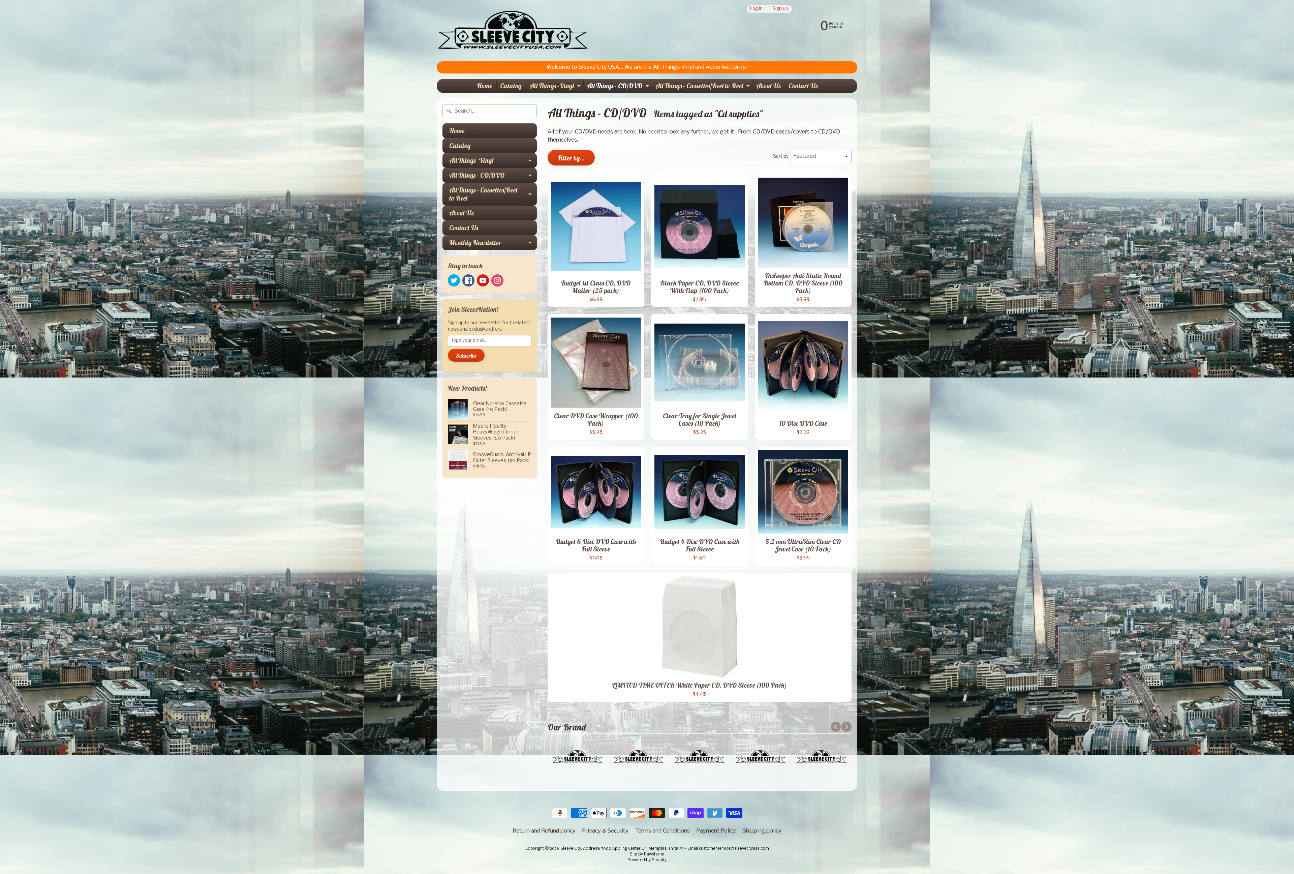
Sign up (780, 9)
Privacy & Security (605, 831)
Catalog (511, 86)
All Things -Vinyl (556, 87)
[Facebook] (468, 280)
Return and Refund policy (544, 831)
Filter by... (571, 158)
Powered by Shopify (647, 860)
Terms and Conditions (662, 831)
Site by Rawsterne (647, 854)
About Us (768, 86)
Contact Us (803, 86)
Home (484, 86)
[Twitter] (454, 280)
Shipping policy (762, 831)
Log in (756, 9)
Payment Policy (716, 831)
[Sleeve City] (512, 30)
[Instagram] (497, 280)
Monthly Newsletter (493, 244)
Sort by (781, 156)
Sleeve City (570, 849)
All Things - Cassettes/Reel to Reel (703, 87)
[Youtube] (483, 280)
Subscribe (466, 355)
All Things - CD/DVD (619, 87)
